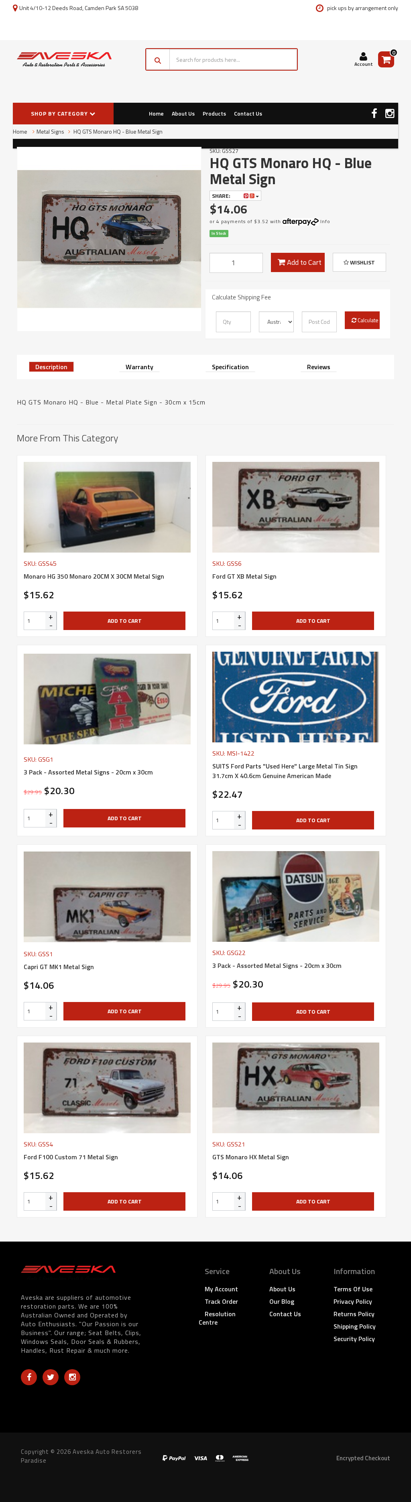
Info (325, 221)
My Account (221, 1289)
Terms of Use (353, 1289)
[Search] (158, 59)
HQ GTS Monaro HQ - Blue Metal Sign (117, 131)
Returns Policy (354, 1314)
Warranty (139, 367)
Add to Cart (303, 262)
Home (156, 113)
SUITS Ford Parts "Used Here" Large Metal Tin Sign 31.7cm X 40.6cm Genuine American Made (285, 770)
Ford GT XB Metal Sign (244, 576)
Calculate (367, 320)
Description (51, 367)
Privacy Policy (353, 1301)
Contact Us (248, 113)
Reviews (318, 367)
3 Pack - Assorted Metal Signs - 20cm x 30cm (88, 772)
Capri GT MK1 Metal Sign (59, 967)
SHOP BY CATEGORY (60, 113)
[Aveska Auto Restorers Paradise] (64, 59)
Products (214, 113)
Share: (222, 195)
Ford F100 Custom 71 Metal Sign (71, 1157)
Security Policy (354, 1338)
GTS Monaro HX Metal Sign (250, 1157)
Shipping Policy (355, 1326)
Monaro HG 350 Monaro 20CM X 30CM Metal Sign (94, 576)
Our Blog (281, 1301)
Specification (230, 367)
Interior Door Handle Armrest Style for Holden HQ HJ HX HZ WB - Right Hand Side (69, 1469)
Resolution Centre (217, 1318)
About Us (183, 113)
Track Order (221, 1301)
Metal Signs (50, 131)
